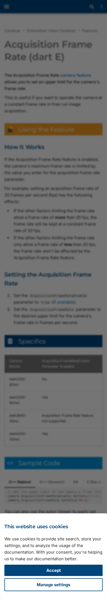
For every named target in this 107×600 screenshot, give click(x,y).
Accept (53, 570)
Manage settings (53, 584)
